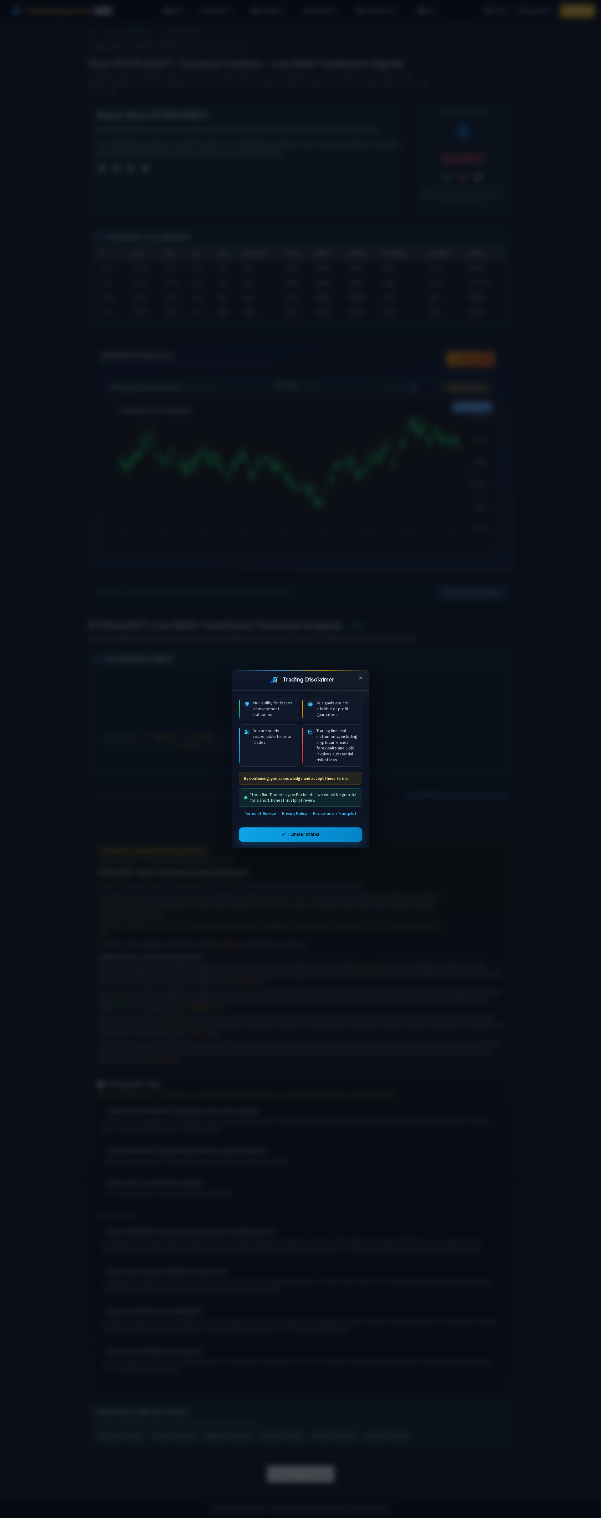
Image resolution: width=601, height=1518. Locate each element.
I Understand (303, 834)
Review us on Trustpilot (335, 813)
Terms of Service (260, 813)
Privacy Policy (294, 813)
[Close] (360, 678)
